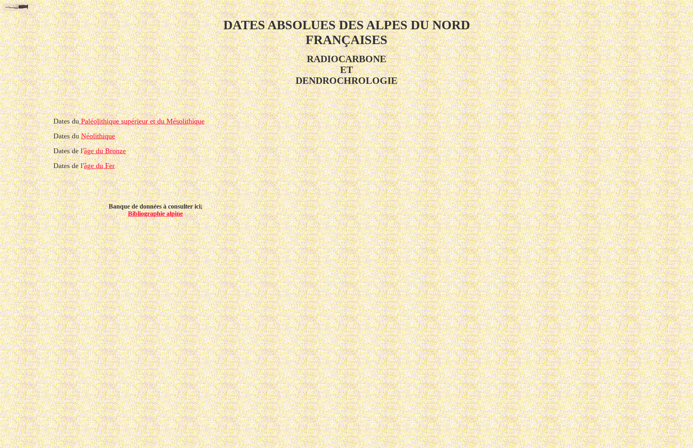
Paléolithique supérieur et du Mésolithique (142, 121)
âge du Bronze (105, 151)
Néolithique (98, 136)
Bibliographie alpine (155, 213)
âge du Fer (99, 166)
